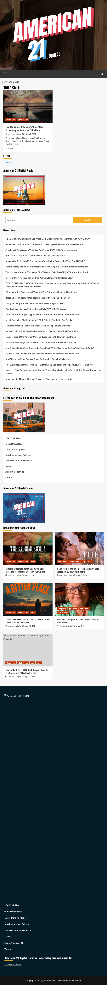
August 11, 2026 (81, 626)
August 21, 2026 (30, 575)
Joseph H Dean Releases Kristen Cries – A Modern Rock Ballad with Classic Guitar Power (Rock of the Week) (53, 372)
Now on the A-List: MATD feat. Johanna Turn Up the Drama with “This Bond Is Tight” (45, 261)
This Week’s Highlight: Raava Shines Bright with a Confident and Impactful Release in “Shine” (49, 364)
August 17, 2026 (81, 575)
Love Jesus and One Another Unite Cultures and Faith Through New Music (40, 337)
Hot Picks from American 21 (18, 460)
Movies (8, 466)
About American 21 (14, 471)
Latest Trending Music (15, 449)
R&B (90, 561)
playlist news (23, 119)
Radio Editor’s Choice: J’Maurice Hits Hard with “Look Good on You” (37, 297)
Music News (11, 119)
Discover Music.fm (12, 964)
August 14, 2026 (30, 626)
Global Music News (14, 444)
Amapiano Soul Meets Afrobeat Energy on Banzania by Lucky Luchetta (38, 379)
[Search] (102, 73)
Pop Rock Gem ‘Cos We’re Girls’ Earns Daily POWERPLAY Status (35, 309)
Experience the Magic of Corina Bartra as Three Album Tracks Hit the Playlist (41, 342)
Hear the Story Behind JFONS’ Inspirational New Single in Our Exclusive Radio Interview (46, 266)
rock (33, 561)
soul (33, 612)
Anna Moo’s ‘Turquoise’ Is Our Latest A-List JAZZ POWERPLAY (35, 255)
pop (84, 561)
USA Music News (13, 438)
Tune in (8, 477)
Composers (62, 608)
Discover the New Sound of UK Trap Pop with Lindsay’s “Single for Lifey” (39, 278)
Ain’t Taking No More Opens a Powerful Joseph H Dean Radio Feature (38, 359)
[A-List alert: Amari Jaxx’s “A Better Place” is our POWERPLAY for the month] (28, 599)
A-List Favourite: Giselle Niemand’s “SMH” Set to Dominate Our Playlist (39, 320)
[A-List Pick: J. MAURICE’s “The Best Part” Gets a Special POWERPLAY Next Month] (79, 548)
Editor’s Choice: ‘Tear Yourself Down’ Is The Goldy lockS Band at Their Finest (41, 292)
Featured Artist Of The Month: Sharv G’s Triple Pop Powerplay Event (37, 325)
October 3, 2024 (30, 134)
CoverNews (62, 980)
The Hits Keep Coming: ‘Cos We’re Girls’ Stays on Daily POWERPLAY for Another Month (46, 272)
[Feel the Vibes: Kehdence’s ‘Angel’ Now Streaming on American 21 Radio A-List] (28, 106)
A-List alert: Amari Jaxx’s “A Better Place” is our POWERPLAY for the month (41, 250)
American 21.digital (14, 134)
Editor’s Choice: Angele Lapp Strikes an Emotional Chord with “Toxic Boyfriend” (42, 314)
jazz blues (73, 608)
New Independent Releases (18, 455)
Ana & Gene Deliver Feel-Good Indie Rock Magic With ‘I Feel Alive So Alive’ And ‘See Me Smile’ (49, 348)
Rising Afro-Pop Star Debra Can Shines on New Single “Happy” (34, 303)
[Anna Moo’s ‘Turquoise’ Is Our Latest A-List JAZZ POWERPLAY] (79, 599)
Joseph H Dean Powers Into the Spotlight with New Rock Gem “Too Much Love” (42, 353)
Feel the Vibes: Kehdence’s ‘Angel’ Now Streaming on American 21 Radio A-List (24, 128)
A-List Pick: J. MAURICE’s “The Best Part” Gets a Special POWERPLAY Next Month (44, 244)
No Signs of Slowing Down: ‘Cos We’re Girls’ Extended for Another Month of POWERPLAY (47, 238)
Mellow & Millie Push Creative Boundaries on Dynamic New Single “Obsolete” (42, 331)
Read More (9, 149)
